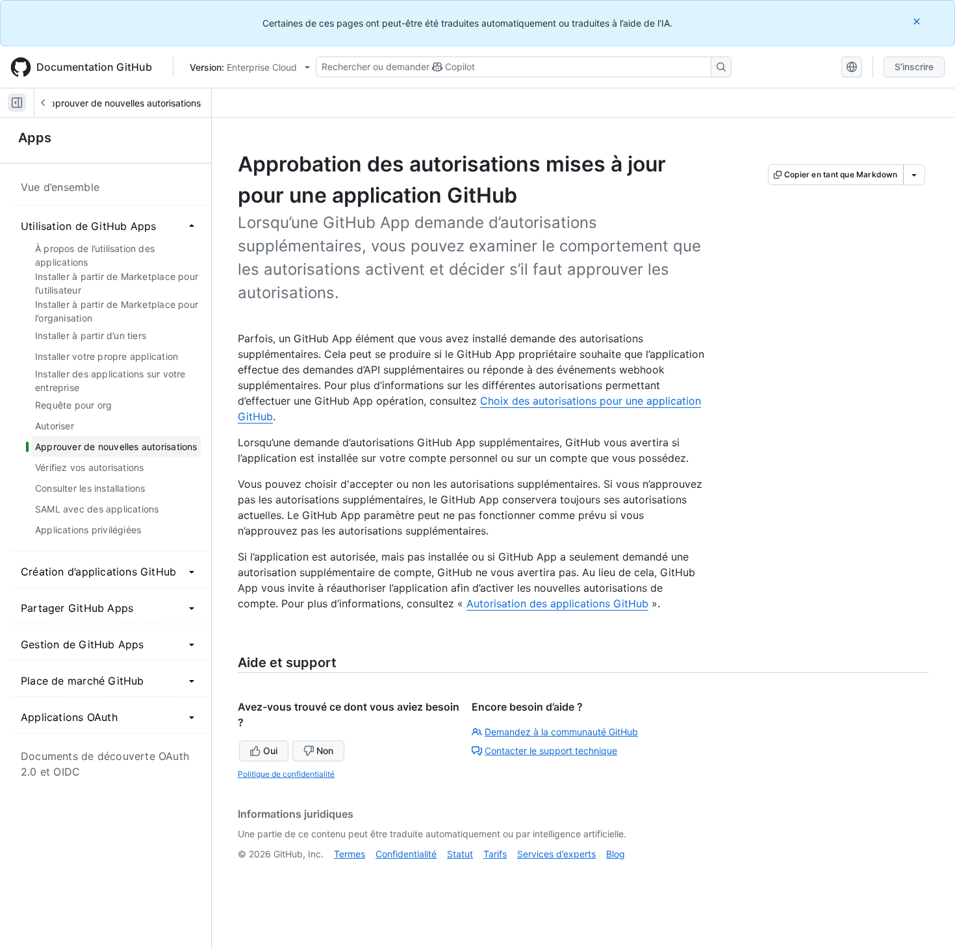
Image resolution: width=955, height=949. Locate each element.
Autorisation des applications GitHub (557, 603)
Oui (270, 750)
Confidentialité (406, 853)
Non (324, 750)
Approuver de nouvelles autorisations (122, 102)
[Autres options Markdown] (914, 174)
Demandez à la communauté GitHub (561, 731)
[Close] (918, 21)
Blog (615, 853)
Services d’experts (556, 853)
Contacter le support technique (551, 750)
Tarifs (495, 853)
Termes (349, 853)
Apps (34, 138)
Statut (460, 853)
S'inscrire (914, 66)
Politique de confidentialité (286, 774)
